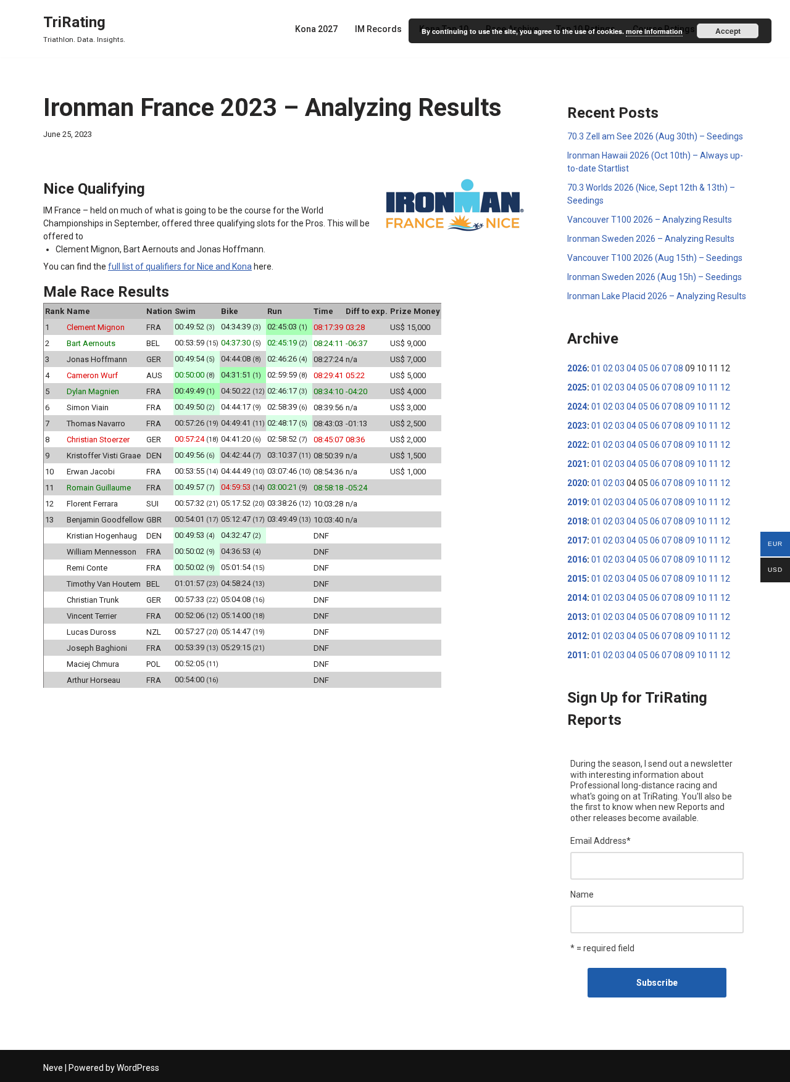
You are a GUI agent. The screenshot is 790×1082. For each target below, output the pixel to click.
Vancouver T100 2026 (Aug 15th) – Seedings (654, 258)
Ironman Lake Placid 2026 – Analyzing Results (656, 296)
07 (667, 368)
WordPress (138, 1068)
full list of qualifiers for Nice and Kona (180, 266)
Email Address (600, 841)
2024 (577, 406)
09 (690, 387)
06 (655, 368)
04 (631, 368)
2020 (577, 483)
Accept (728, 30)
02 (608, 368)
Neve (53, 1068)
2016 (577, 559)
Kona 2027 (316, 29)
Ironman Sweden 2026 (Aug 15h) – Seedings (654, 277)
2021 (577, 464)
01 (596, 368)
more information (654, 31)
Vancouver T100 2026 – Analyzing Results (649, 220)
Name (582, 894)
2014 (577, 598)
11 (713, 387)
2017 (577, 540)
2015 (577, 579)
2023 (577, 426)
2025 (577, 387)
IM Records (378, 29)
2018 (577, 521)
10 (702, 387)
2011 (577, 655)
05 (643, 368)
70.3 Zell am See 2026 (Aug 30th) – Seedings (655, 136)
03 (620, 368)
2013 (577, 617)
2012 (577, 636)
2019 (577, 502)
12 (725, 387)
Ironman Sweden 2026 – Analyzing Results (650, 239)
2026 (577, 368)
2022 (577, 445)
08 (678, 368)
